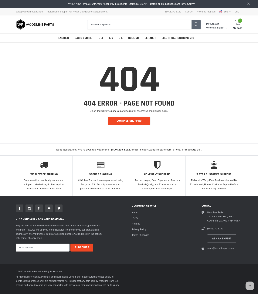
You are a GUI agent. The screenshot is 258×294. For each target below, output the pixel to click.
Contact (189, 12)
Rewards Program (206, 12)
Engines (63, 38)
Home (135, 212)
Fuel (100, 38)
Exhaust (150, 38)
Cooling (133, 38)
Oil (121, 38)
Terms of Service (140, 235)
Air (111, 38)
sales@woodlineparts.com (29, 12)
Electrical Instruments (177, 38)
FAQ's (135, 218)
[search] (196, 24)
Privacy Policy (139, 229)
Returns (136, 223)
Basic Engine (83, 38)
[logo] (35, 24)
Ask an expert (221, 239)
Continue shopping (129, 121)
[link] (19, 208)
